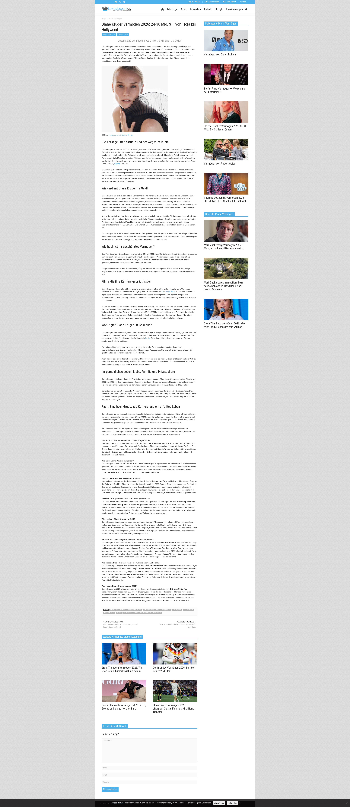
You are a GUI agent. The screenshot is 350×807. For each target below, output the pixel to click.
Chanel (117, 164)
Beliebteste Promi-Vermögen (220, 23)
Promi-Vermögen (234, 9)
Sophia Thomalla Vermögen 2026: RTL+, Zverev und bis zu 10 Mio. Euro (124, 707)
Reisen (183, 9)
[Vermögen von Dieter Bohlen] (226, 40)
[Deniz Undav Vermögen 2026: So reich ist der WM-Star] (175, 653)
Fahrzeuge (172, 9)
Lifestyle (219, 9)
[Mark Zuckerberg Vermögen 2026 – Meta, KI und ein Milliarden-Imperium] (226, 231)
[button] (246, 9)
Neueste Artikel (229, 1)
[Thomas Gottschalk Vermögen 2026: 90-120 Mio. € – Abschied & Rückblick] (226, 183)
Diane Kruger (149, 610)
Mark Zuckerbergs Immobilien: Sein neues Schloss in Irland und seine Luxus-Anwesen (223, 286)
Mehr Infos (232, 803)
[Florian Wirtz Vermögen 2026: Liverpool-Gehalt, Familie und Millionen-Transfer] (175, 691)
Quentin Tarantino (131, 613)
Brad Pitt (114, 610)
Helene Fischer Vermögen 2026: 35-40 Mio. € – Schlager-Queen (225, 127)
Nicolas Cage (109, 613)
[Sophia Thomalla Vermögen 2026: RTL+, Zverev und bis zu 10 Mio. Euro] (124, 691)
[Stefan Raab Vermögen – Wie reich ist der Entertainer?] (226, 74)
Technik (208, 9)
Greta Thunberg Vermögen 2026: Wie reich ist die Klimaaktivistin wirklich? (122, 669)
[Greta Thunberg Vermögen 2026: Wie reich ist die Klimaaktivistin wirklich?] (124, 653)
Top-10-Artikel (194, 1)
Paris (147, 338)
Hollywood (177, 610)
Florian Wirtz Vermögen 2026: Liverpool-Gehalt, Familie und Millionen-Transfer (174, 709)
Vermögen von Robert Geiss (219, 163)
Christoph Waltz (168, 292)
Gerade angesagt (212, 1)
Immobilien (195, 9)
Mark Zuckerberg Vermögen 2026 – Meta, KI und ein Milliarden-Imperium (224, 246)
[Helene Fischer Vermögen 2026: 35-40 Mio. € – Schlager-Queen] (226, 112)
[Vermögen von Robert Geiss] (226, 149)
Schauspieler (123, 35)
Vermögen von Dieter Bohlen (220, 54)
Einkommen (166, 610)
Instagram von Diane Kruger (121, 135)
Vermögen (157, 613)
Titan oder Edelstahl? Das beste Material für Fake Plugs (177, 625)
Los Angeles (188, 610)
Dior (158, 610)
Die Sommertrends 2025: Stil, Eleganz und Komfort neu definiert (120, 625)
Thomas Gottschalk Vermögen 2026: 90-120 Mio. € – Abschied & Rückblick (225, 199)
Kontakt (243, 1)
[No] (346, 803)
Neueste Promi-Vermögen (219, 214)
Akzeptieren (219, 803)
